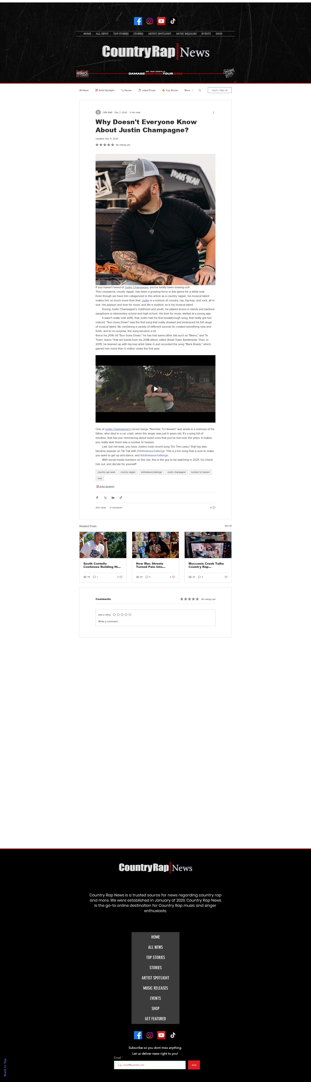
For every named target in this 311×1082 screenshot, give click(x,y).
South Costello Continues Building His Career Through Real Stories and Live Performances (101, 565)
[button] (199, 90)
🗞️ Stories (126, 90)
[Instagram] (150, 21)
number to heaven (200, 472)
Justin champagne (176, 472)
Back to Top (5, 1067)
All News (84, 90)
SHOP (155, 1008)
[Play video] (155, 389)
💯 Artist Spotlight (104, 90)
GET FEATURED (155, 1018)
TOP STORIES (155, 957)
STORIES (156, 967)
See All (228, 525)
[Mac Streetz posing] (155, 545)
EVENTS (155, 998)
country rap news (106, 472)
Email (118, 1057)
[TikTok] (173, 21)
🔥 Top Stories (170, 90)
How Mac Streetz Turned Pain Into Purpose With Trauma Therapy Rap (153, 565)
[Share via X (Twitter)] (105, 497)
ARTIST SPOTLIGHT (155, 978)
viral (100, 478)
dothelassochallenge (151, 472)
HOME (155, 937)
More (187, 90)
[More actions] (213, 112)
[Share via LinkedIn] (113, 497)
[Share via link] (120, 497)
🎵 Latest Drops (147, 90)
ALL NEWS (155, 947)
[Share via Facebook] (97, 497)
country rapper (128, 472)
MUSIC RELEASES (155, 988)
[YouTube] (161, 21)
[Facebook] (138, 21)
